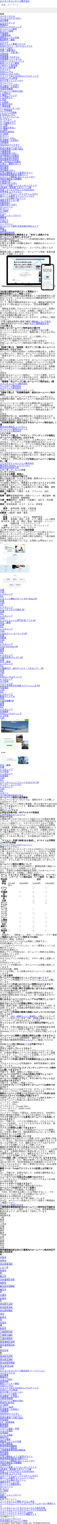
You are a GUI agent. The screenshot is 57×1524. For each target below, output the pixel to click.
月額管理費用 (6, 89)
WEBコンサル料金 (8, 78)
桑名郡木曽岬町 (7, 1286)
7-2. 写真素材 (6, 110)
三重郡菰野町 (6, 1338)
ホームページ (6, 82)
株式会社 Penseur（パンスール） (15, 465)
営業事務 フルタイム (10, 57)
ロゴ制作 (4, 134)
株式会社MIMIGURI (9, 467)
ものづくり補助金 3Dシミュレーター (17, 177)
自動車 (3, 638)
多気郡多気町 (6, 1307)
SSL (2, 596)
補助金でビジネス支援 (10, 1441)
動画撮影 (4, 1424)
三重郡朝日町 (6, 1332)
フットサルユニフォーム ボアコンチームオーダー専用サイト (28, 1504)
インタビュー (6, 773)
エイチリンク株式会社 (10, 388)
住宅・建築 (5, 622)
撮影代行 (4, 1437)
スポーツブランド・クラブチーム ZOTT (19, 194)
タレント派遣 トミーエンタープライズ (18, 185)
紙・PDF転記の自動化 (10, 162)
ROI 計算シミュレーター (11, 80)
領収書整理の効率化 (9, 160)
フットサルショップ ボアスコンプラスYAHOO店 (23, 1510)
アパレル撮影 (6, 1435)
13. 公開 (3, 125)
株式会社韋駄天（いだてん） (14, 427)
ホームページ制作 (8, 29)
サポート (4, 220)
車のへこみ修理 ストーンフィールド (17, 196)
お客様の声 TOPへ (8, 183)
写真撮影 (4, 33)
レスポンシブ (6, 594)
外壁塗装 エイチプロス (11, 192)
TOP (2, 1368)
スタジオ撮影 (6, 1431)
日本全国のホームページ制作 (14, 1521)
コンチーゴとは (7, 16)
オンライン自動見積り (10, 1484)
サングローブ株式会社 (10, 386)
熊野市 (3, 1283)
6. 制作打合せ (6, 104)
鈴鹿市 (3, 1298)
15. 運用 (3, 130)
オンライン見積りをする (11, 1205)
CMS (2, 592)
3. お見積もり (6, 97)
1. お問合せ (5, 93)
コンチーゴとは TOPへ (11, 18)
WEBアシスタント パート (12, 61)
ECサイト (4, 136)
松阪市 (3, 1328)
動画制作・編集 (7, 40)
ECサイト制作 (6, 31)
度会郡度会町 (7, 1366)
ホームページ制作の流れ (11, 91)
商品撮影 (4, 1426)
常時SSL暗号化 (7, 132)
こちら (43, 980)
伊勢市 (3, 1261)
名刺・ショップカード (10, 215)
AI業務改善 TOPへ (8, 153)
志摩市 (3, 1295)
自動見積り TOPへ (8, 205)
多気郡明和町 (6, 1311)
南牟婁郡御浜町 (7, 232)
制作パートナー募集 (9, 63)
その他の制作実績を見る (11, 795)
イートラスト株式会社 (10, 431)
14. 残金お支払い (8, 127)
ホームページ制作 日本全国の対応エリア (19, 226)
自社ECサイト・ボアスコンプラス (16, 46)
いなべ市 (4, 1267)
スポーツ (4, 793)
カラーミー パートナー (11, 147)
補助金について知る (41, 321)
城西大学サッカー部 (9, 200)
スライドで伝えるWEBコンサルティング (19, 76)
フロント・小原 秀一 (10, 52)
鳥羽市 (3, 1317)
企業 (2, 601)
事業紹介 (4, 25)
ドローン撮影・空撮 (9, 1428)
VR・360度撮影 (7, 1422)
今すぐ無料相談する (39, 323)
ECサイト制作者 (8, 67)
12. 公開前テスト (8, 123)
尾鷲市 (3, 1271)
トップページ (6, 224)
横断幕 (3, 217)
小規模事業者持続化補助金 (12, 1450)
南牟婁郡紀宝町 (7, 1342)
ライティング (6, 683)
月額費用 (4, 142)
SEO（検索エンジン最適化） (24, 1016)
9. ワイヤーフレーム (9, 117)
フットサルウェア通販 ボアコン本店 (17, 1501)
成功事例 (4, 168)
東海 (2, 228)
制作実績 (4, 166)
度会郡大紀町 (6, 1356)
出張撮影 (4, 711)
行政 (2, 698)
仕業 (2, 590)
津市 (2, 1314)
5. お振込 (4, 102)
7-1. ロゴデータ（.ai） (10, 108)
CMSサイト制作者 (8, 65)
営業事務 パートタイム (11, 59)
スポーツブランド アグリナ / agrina (16, 1512)
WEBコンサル (6, 72)
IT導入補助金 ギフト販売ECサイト (16, 172)
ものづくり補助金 (8, 1448)
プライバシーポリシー (10, 1518)
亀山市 (3, 1276)
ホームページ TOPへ (9, 85)
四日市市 (4, 1351)
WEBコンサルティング (11, 27)
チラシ (3, 213)
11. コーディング (8, 121)
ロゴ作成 (4, 681)
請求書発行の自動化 (9, 155)
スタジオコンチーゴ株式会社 (14, 383)
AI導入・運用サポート (10, 164)
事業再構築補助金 (8, 1446)
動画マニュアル (7, 696)
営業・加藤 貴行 (7, 50)
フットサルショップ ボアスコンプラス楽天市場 (22, 1508)
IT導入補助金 (6, 1443)
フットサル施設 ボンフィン (13, 198)
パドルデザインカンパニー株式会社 (17, 463)
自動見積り (5, 202)
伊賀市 (3, 1257)
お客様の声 (5, 181)
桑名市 (3, 1290)
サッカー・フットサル (10, 784)
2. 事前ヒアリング (8, 95)
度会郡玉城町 (6, 1359)
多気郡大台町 (6, 1304)
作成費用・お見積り (9, 87)
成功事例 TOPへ (7, 170)
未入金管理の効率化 (9, 157)
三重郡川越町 (6, 1335)
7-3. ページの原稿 (8, 112)
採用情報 (4, 55)
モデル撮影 (5, 1439)
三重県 (3, 230)
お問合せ (4, 222)
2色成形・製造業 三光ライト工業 (15, 187)
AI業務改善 (5, 35)
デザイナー (5, 70)
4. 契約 (3, 100)
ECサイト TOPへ (8, 138)
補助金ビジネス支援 (9, 37)
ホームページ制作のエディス (14, 429)
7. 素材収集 (5, 106)
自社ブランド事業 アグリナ (13, 44)
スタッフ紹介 (6, 48)
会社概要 (4, 20)
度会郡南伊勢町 (7, 1363)
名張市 (3, 1323)
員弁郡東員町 (6, 1264)
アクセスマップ (7, 22)
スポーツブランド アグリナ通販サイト (18, 1514)
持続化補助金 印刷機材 (11, 179)
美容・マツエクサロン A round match (17, 190)
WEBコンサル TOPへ (10, 74)
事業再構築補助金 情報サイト (14, 175)
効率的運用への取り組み (11, 149)
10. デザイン (6, 119)
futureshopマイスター (9, 145)
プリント (4, 42)
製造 (2, 651)
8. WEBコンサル (7, 115)
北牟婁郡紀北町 (7, 1280)
